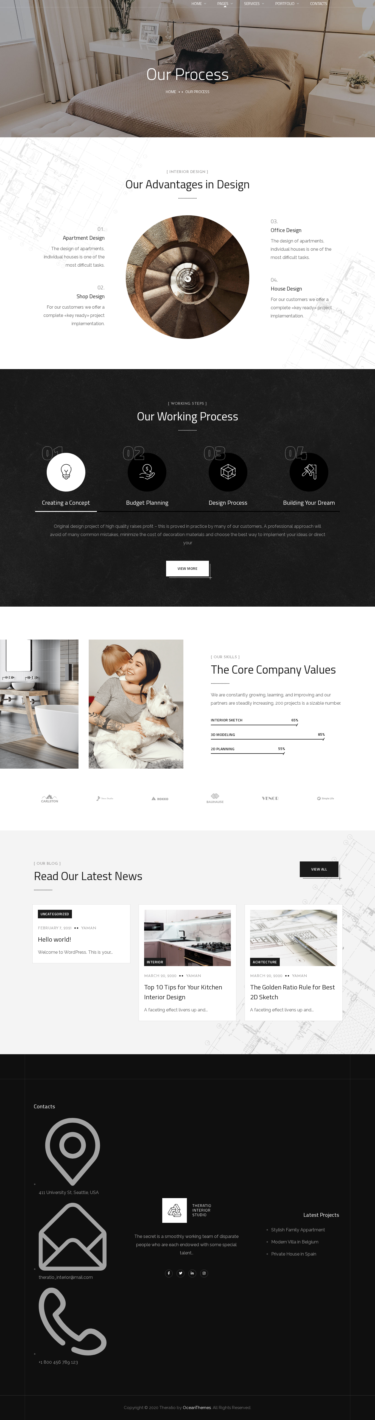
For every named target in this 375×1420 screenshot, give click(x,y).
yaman (88, 928)
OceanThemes (197, 1407)
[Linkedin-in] (192, 1273)
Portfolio (285, 3)
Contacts (318, 3)
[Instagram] (204, 1273)
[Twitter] (180, 1273)
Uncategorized (55, 914)
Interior (155, 962)
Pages (222, 3)
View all (319, 869)
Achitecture (265, 962)
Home (197, 3)
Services (252, 3)
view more (188, 568)
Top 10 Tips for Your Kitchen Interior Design (183, 992)
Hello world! (54, 939)
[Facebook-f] (169, 1273)
